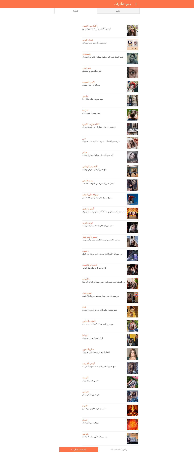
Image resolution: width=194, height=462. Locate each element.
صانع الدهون (88, 349)
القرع (84, 405)
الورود (85, 377)
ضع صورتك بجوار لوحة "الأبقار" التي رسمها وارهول (103, 211)
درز (84, 138)
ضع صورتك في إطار (90, 394)
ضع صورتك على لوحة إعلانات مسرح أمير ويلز (101, 240)
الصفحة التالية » (78, 449)
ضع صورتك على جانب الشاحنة (95, 437)
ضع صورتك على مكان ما (92, 99)
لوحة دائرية (87, 223)
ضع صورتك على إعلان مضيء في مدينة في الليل (102, 254)
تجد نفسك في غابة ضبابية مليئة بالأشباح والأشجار (102, 57)
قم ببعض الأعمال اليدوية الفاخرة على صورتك (101, 141)
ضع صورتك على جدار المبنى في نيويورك (99, 127)
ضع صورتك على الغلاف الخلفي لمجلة (97, 324)
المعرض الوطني (89, 166)
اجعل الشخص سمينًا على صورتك (96, 352)
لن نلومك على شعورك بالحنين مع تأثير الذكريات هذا (103, 282)
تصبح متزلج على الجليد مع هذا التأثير (97, 197)
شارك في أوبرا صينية (91, 85)
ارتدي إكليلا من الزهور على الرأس (96, 29)
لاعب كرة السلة (89, 265)
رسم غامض (87, 180)
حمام (84, 152)
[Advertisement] (97, 18)
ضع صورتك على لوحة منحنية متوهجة (97, 226)
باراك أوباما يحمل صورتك (92, 338)
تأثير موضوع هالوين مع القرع (94, 408)
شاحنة (85, 434)
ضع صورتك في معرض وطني (94, 169)
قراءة (85, 110)
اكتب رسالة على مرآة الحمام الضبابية (97, 155)
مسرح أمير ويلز (89, 237)
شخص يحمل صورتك (90, 380)
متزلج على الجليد (90, 194)
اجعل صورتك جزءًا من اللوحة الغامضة (98, 183)
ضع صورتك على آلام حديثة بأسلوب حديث (99, 310)
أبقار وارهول (88, 208)
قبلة (84, 307)
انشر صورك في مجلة (91, 113)
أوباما (84, 335)
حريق (84, 420)
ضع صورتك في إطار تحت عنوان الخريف (99, 366)
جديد (118, 11)
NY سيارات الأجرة (91, 124)
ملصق (85, 96)
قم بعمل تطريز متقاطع (91, 71)
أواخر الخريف (88, 363)
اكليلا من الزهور (89, 26)
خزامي (85, 391)
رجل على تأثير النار (90, 422)
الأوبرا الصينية (88, 82)
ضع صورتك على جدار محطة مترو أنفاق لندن (100, 296)
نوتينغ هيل (86, 293)
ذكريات (85, 279)
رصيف (85, 251)
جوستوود (86, 54)
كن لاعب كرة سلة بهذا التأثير (94, 268)
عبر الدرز (86, 68)
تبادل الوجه (87, 40)
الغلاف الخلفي (89, 321)
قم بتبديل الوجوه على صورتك (94, 43)
